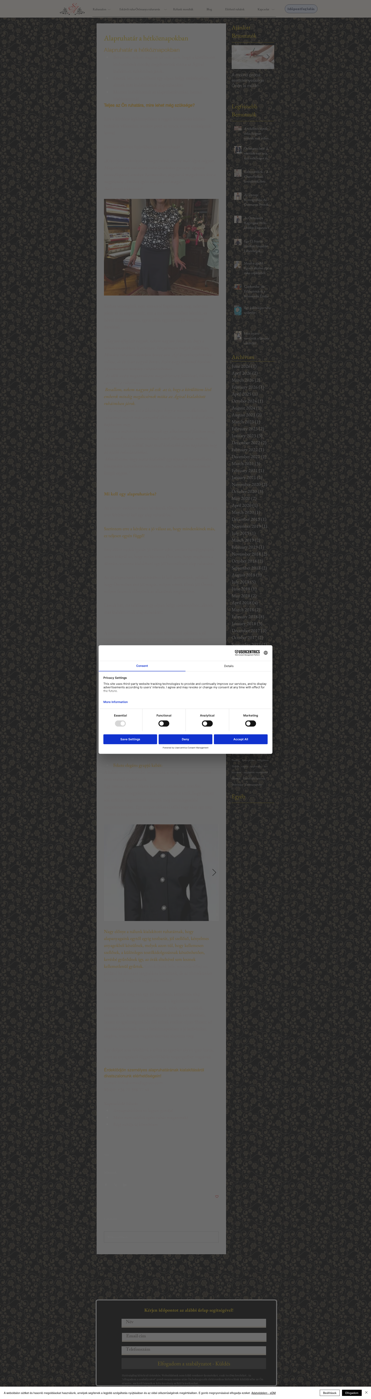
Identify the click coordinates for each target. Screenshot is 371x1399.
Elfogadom (351, 1393)
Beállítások (329, 1393)
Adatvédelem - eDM (263, 1393)
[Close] (366, 1393)
